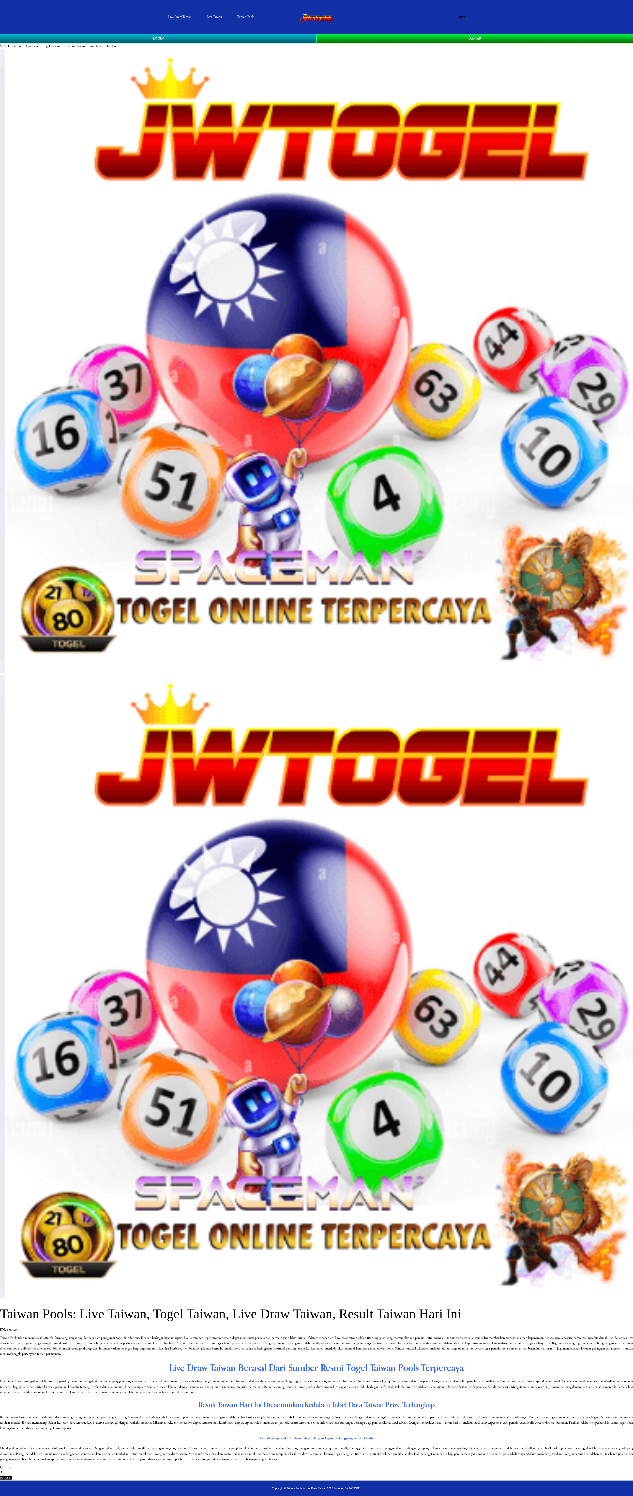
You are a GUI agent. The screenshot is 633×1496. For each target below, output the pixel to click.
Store (3, 46)
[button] (6, 1478)
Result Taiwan (9, 1417)
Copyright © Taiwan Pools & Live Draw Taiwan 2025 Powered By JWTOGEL (316, 1488)
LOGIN (158, 38)
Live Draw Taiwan (11, 1381)
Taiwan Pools (8, 1338)
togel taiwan (565, 1448)
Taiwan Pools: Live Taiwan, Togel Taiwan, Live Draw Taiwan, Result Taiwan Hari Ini (61, 46)
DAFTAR (474, 38)
